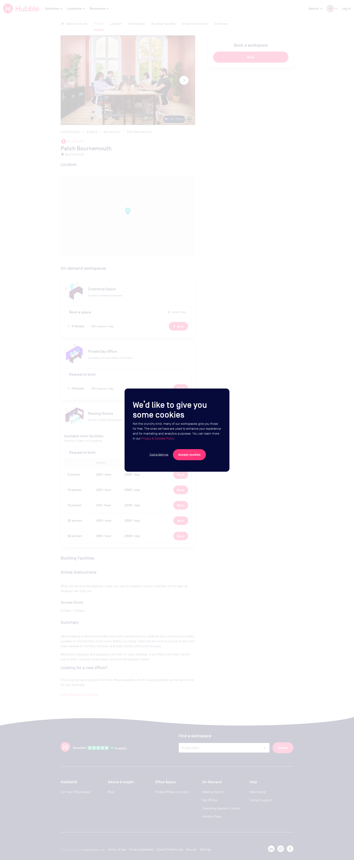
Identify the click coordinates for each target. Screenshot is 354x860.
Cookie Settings (159, 454)
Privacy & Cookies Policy (157, 438)
